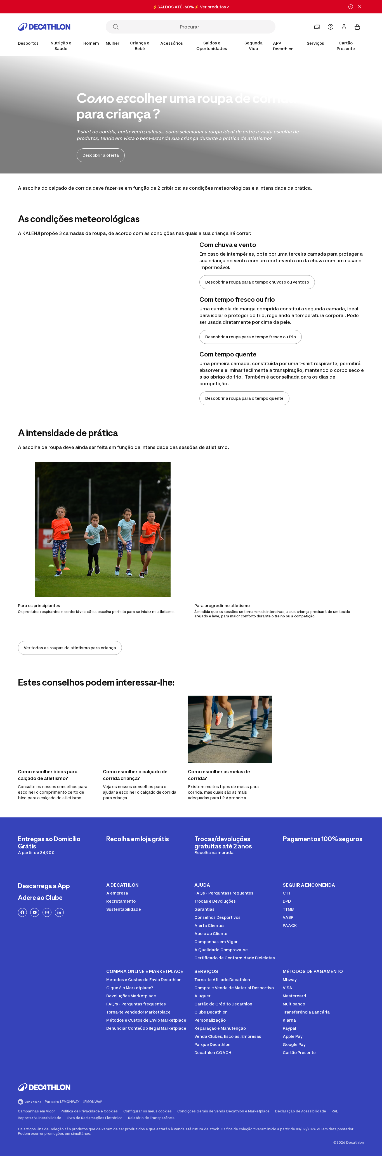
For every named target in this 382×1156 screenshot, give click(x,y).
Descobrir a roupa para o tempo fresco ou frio (250, 336)
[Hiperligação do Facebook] (22, 912)
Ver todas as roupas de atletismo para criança (70, 647)
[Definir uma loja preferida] (317, 27)
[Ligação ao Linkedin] (59, 912)
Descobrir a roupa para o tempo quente (244, 398)
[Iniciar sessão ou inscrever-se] (344, 27)
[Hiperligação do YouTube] (34, 912)
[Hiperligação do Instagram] (47, 912)
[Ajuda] (330, 27)
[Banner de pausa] (350, 6)
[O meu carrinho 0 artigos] (357, 27)
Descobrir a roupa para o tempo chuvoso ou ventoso (257, 282)
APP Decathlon (283, 46)
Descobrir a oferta (100, 155)
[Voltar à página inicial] (44, 27)
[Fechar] (359, 6)
